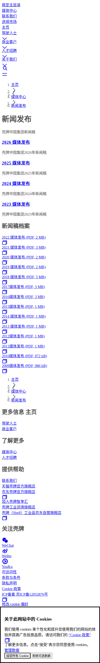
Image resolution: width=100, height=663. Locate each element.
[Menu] (50, 75)
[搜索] (50, 68)
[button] (50, 34)
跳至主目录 (11, 5)
